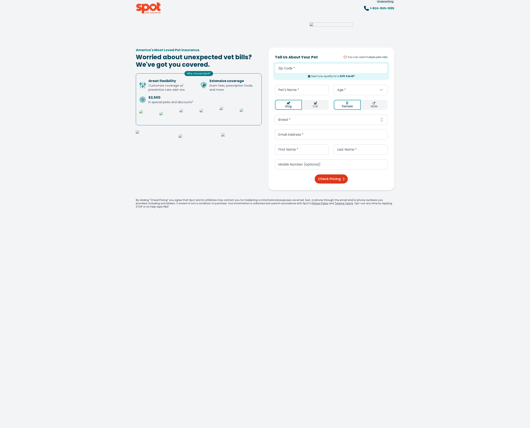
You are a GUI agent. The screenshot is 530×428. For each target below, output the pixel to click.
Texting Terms (344, 203)
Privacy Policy (320, 203)
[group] (302, 105)
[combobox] (361, 90)
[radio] (288, 105)
